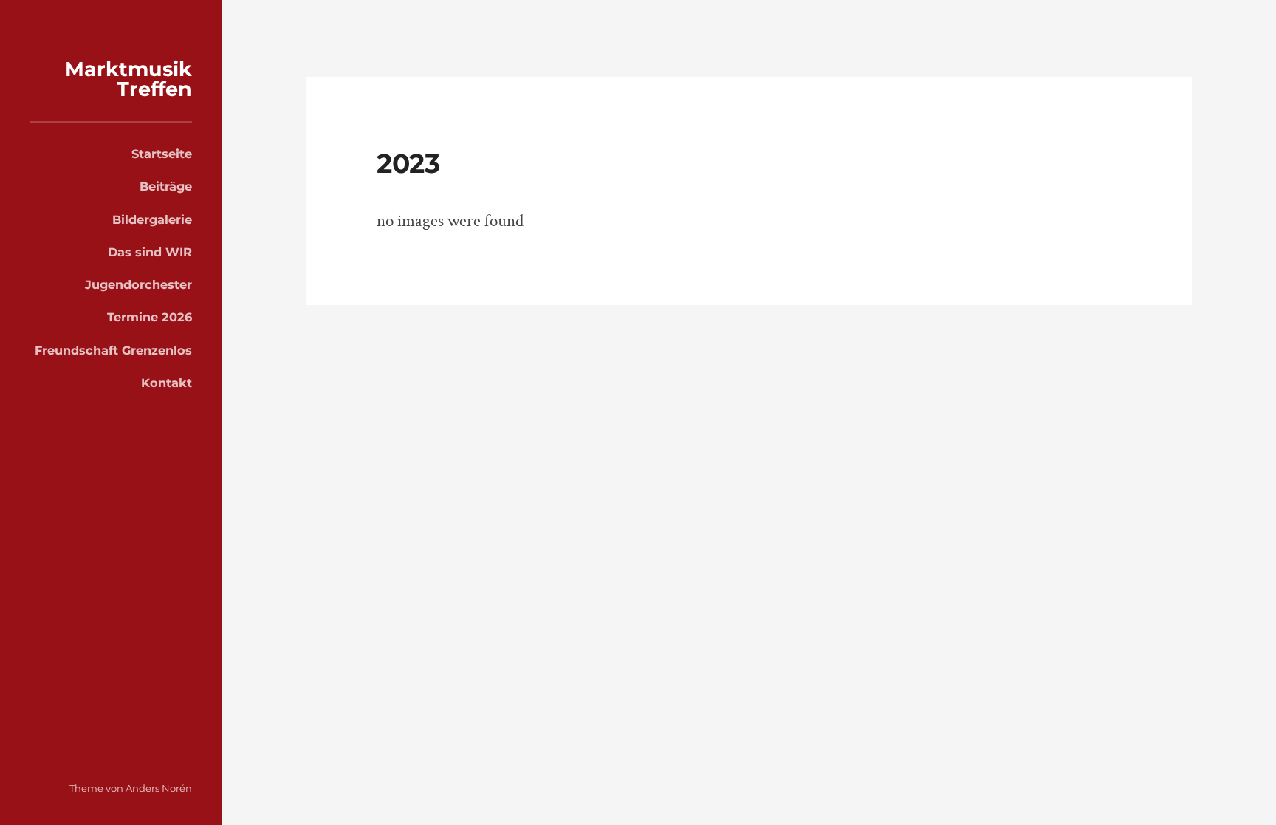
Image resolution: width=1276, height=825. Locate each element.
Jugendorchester (138, 284)
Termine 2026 (149, 316)
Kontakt (166, 382)
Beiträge (166, 186)
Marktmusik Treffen (128, 79)
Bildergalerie (152, 219)
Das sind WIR (150, 251)
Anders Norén (159, 788)
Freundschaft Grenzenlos (113, 350)
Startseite (161, 153)
